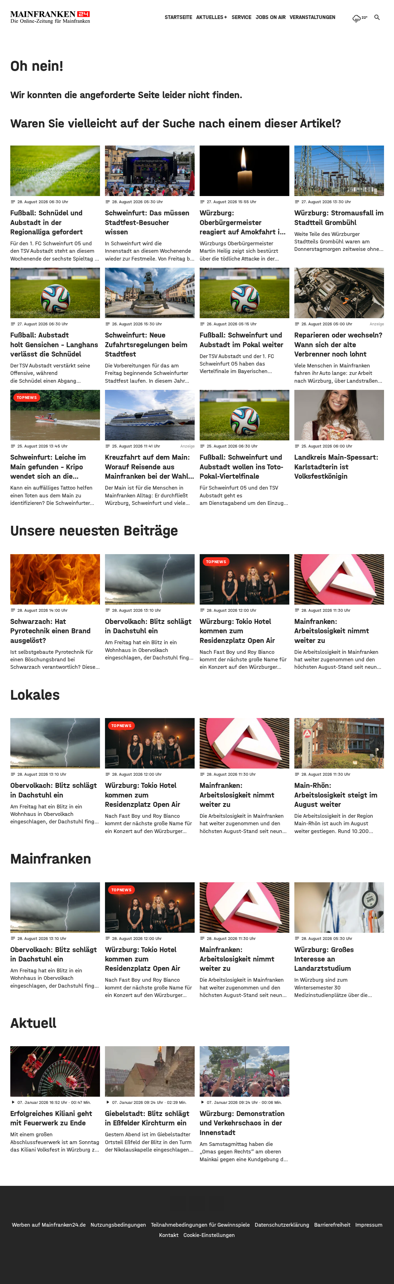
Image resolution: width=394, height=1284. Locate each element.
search (377, 17)
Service (241, 17)
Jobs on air (271, 17)
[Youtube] (216, 1203)
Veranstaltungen (312, 17)
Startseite (178, 17)
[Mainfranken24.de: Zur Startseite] (50, 17)
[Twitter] (197, 1203)
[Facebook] (178, 1203)
